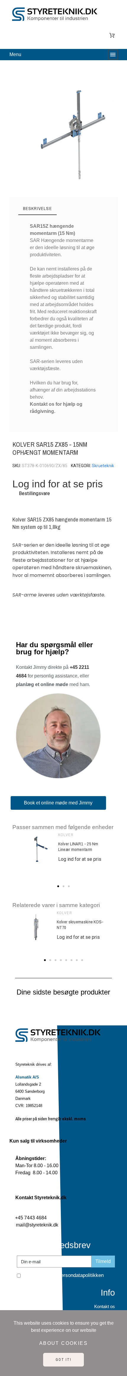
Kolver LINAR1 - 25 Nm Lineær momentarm (78, 846)
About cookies (63, 1343)
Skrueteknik (103, 465)
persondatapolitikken (81, 1275)
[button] (16, 134)
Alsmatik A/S (27, 1077)
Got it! (63, 1359)
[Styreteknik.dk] (56, 15)
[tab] (37, 209)
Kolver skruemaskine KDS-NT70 (80, 924)
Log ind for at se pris (57, 483)
